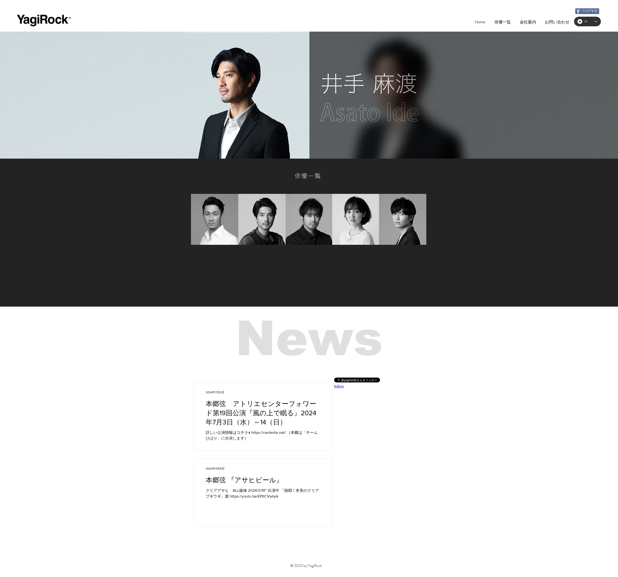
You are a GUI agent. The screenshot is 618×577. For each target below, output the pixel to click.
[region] (214, 219)
